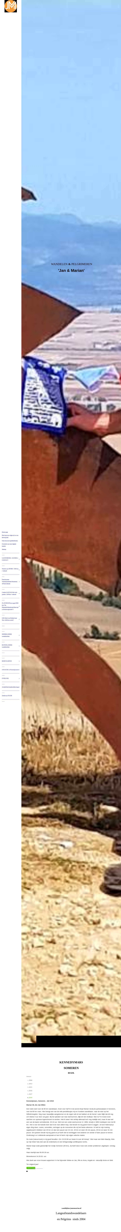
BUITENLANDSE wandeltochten (7, 646)
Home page (5, 532)
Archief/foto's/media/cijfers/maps (10, 687)
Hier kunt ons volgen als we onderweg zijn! (10, 536)
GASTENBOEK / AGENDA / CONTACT (10, 559)
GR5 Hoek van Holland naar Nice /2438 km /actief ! (9, 619)
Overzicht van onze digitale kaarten (9, 545)
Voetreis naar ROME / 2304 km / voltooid (10, 570)
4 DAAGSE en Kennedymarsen (10, 669)
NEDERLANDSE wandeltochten (7, 635)
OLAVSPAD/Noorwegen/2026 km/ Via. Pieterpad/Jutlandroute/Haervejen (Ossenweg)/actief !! (10, 606)
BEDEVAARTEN (7, 661)
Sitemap (4, 549)
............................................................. (10, 553)
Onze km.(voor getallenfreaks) (10, 540)
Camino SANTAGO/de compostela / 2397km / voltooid (9, 593)
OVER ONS (5, 678)
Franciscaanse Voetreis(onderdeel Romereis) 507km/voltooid (9, 581)
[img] (71, 523)
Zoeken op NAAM (7, 695)
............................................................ (10, 575)
